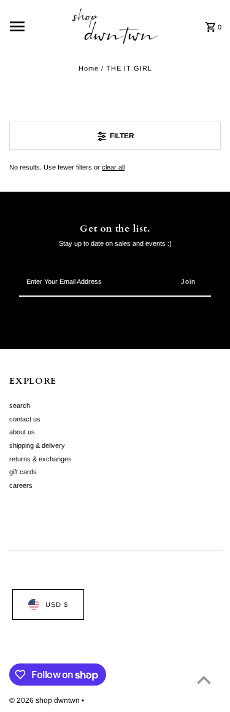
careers (21, 485)
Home (89, 68)
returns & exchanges (40, 459)
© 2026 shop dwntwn (45, 700)
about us (22, 432)
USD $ (56, 604)
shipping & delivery (37, 445)
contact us (24, 419)
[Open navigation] (36, 26)
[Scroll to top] (204, 680)
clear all (113, 167)
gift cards (23, 471)
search (19, 405)
